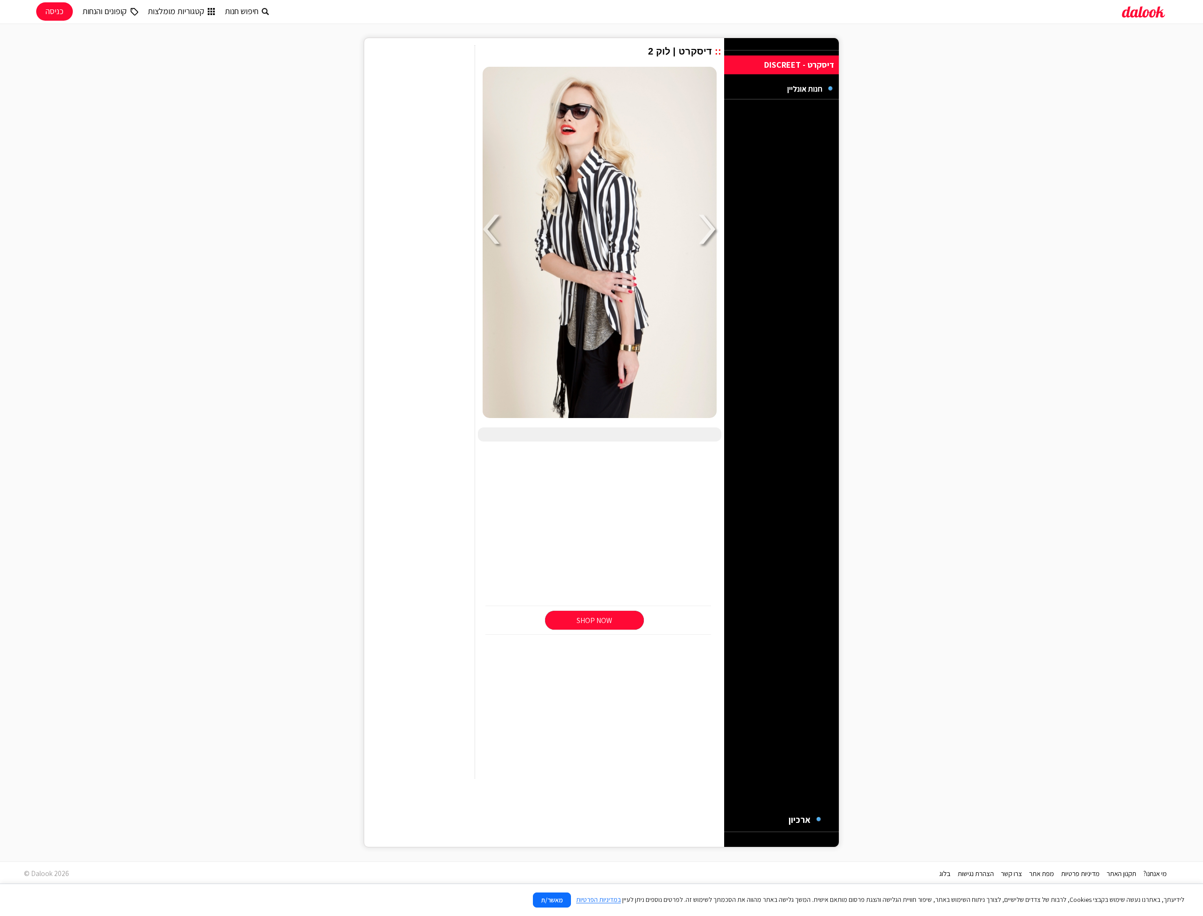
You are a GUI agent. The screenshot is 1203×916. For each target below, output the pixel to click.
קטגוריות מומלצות (176, 11)
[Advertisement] (600, 524)
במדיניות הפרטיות (598, 899)
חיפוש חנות (241, 11)
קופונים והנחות (104, 11)
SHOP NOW (594, 620)
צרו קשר (1011, 873)
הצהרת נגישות (976, 873)
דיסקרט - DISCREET (799, 64)
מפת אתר (1041, 873)
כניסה (54, 11)
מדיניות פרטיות (1080, 873)
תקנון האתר (1121, 873)
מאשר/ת (552, 900)
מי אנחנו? (1155, 873)
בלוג (945, 873)
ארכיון (800, 819)
